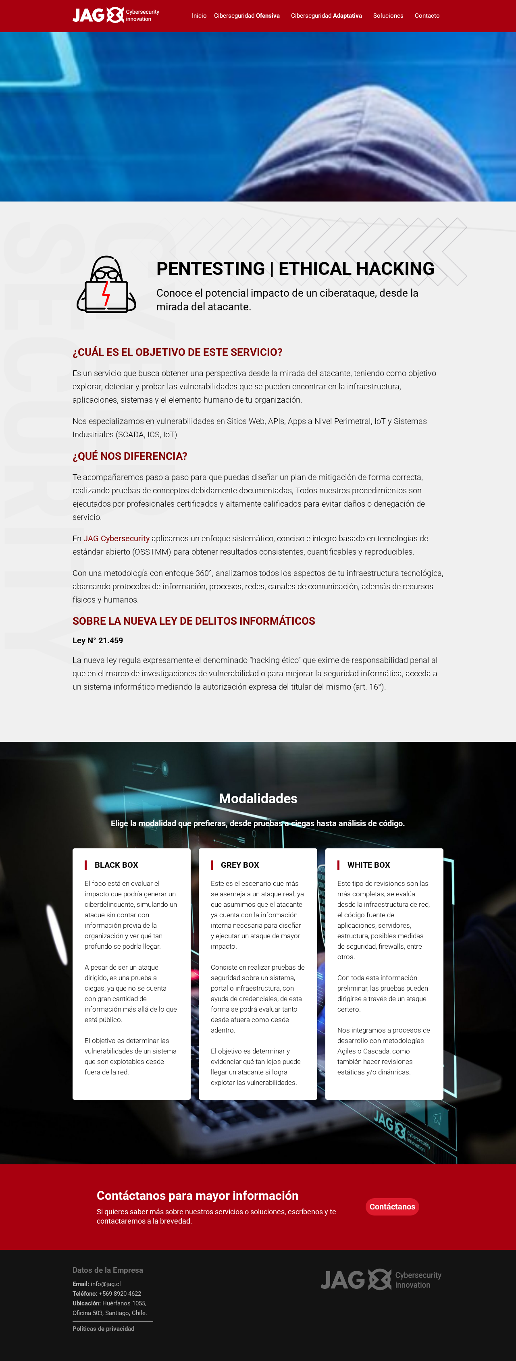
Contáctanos (392, 1206)
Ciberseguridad (247, 15)
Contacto (427, 15)
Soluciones (388, 15)
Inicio (199, 15)
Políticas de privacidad (103, 1328)
